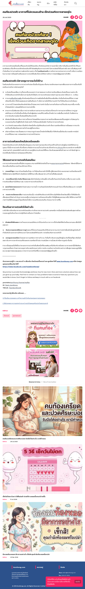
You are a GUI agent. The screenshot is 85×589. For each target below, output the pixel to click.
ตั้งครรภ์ (6, 316)
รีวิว (48, 3)
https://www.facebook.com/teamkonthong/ (21, 266)
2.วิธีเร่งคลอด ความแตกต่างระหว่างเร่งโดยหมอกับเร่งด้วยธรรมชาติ (25, 303)
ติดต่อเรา (66, 3)
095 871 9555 (66, 575)
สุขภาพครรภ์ (16, 316)
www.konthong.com (65, 261)
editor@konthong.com (69, 573)
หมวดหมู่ (39, 3)
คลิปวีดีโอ (55, 3)
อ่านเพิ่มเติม (51, 584)
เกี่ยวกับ (29, 3)
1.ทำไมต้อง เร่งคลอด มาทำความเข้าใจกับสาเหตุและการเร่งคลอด (24, 298)
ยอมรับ (78, 582)
